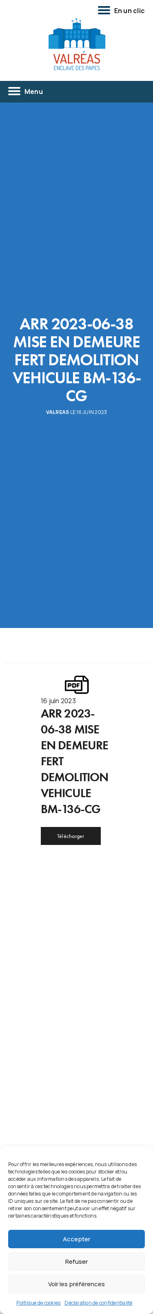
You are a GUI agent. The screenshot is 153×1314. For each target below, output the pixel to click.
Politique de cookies (38, 1302)
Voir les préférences (76, 1284)
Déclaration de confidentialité (98, 1302)
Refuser (76, 1261)
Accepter (76, 1239)
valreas (57, 412)
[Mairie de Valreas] (76, 44)
